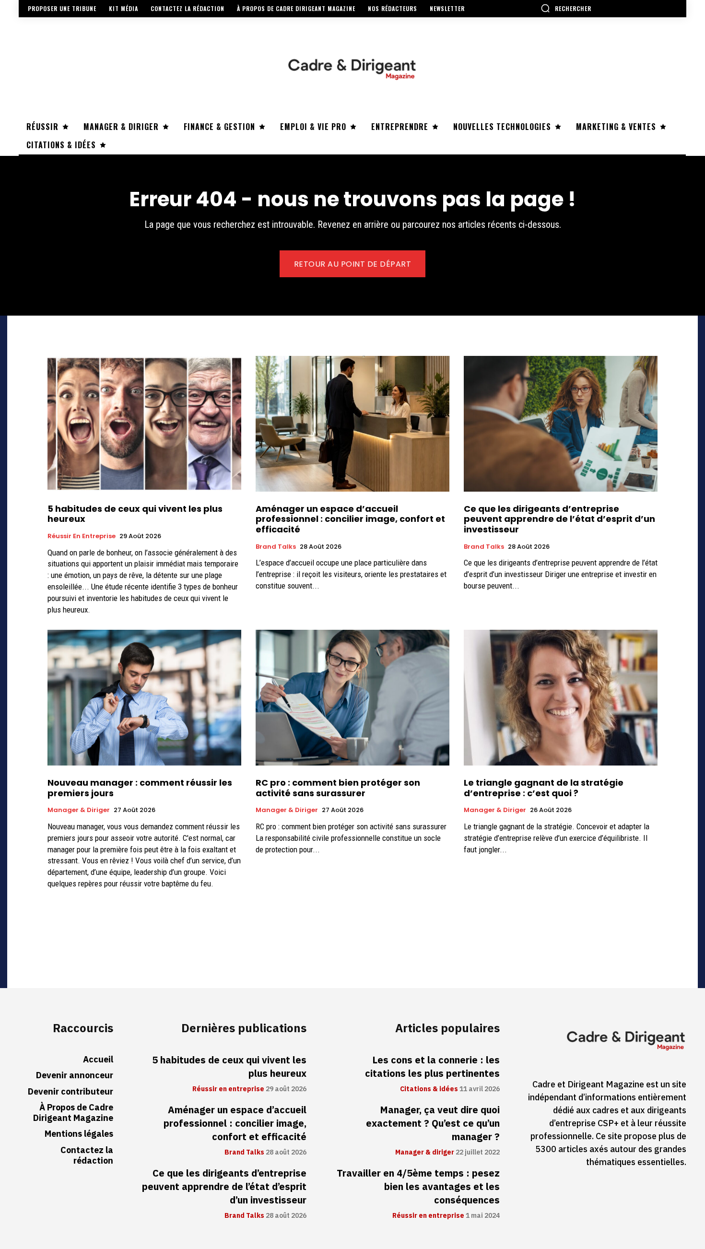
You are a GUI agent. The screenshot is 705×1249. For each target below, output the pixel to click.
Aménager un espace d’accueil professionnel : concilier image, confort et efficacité (350, 519)
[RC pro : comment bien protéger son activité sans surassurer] (352, 698)
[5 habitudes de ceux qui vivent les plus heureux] (144, 424)
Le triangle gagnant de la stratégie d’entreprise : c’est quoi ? (543, 788)
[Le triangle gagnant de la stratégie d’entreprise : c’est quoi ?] (561, 698)
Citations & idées (429, 1089)
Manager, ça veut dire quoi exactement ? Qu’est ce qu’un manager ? (433, 1123)
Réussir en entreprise (81, 536)
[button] (565, 8)
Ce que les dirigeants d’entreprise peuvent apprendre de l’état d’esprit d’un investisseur (559, 519)
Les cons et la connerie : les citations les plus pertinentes (432, 1067)
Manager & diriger (78, 810)
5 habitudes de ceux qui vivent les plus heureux (135, 514)
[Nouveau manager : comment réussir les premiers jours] (144, 698)
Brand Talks (276, 547)
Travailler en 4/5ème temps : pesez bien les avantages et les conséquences (418, 1186)
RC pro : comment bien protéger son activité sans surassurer (338, 788)
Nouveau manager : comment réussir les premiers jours (139, 788)
